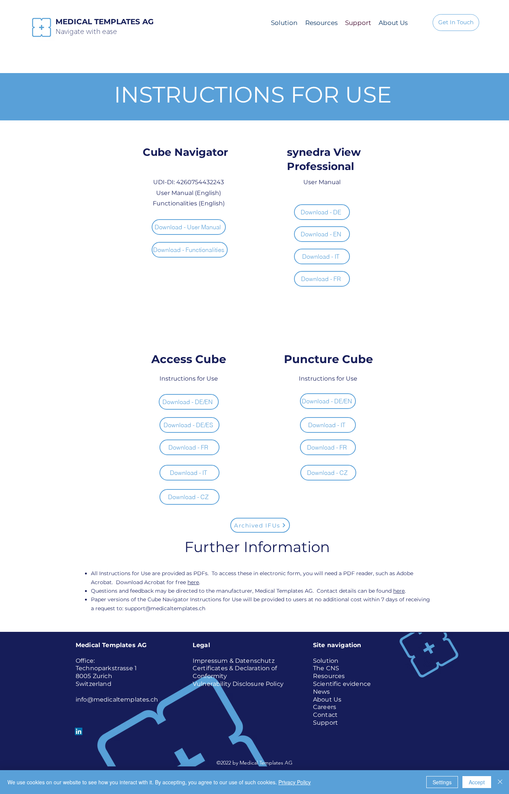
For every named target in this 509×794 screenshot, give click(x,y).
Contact (325, 714)
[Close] (500, 782)
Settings (442, 782)
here (193, 582)
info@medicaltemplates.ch (117, 699)
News (321, 691)
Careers (324, 706)
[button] (189, 227)
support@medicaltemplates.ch (165, 608)
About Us (327, 699)
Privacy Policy (294, 782)
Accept (477, 782)
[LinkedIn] (78, 731)
